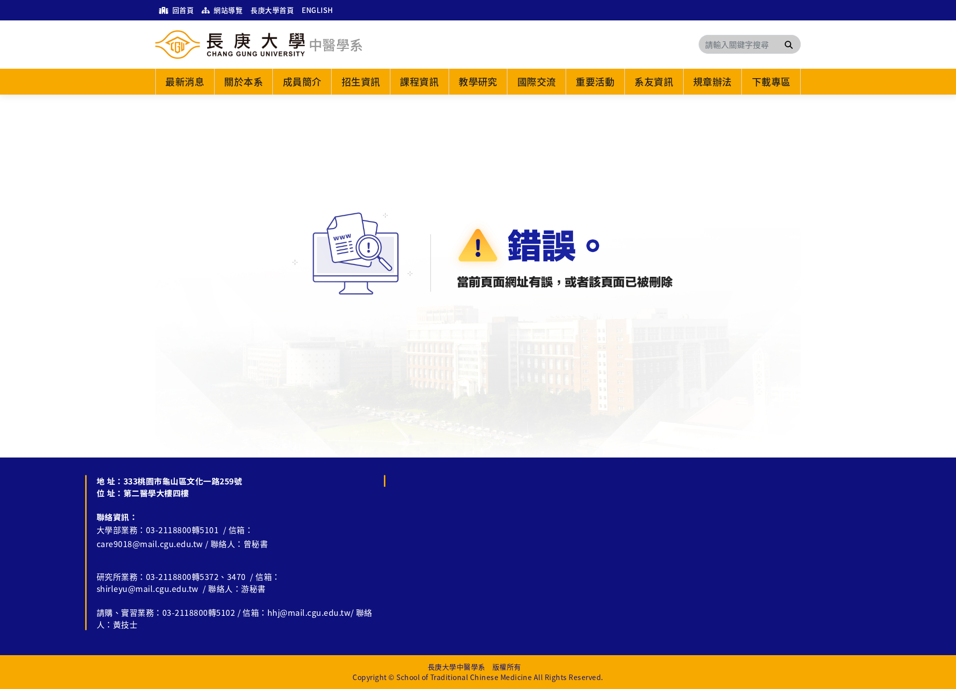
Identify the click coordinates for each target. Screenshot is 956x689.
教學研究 (478, 82)
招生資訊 (361, 82)
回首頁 (182, 10)
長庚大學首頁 (272, 10)
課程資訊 (419, 82)
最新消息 (184, 82)
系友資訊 (653, 82)
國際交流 (536, 82)
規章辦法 (712, 82)
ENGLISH (317, 10)
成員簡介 (302, 82)
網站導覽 (227, 10)
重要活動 (595, 82)
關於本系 (243, 82)
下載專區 (771, 82)
